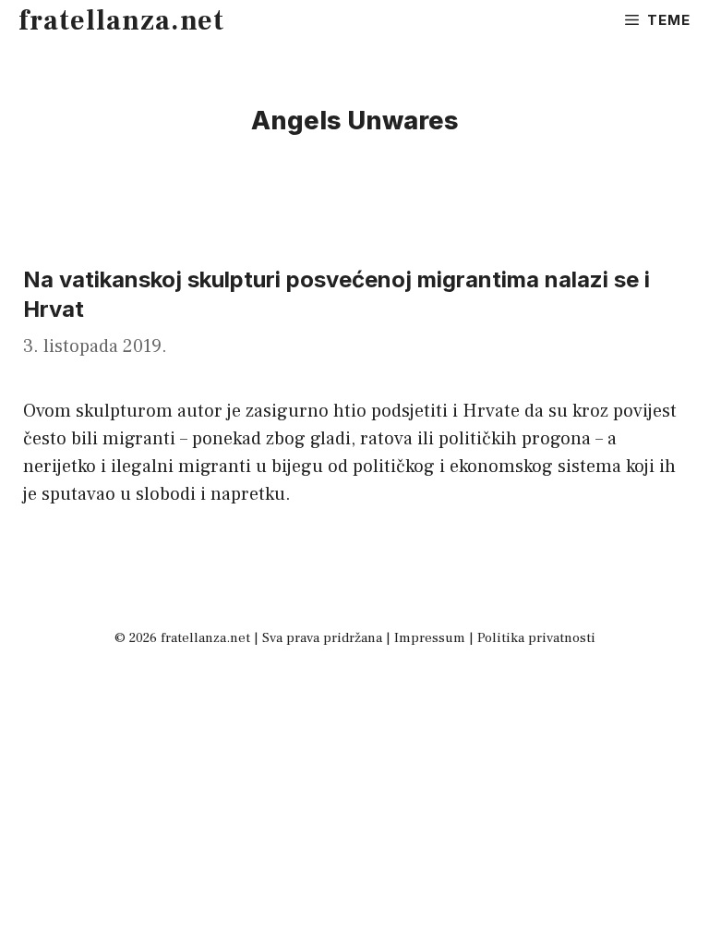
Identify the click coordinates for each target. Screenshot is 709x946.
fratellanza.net (121, 21)
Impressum (429, 638)
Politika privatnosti (536, 638)
